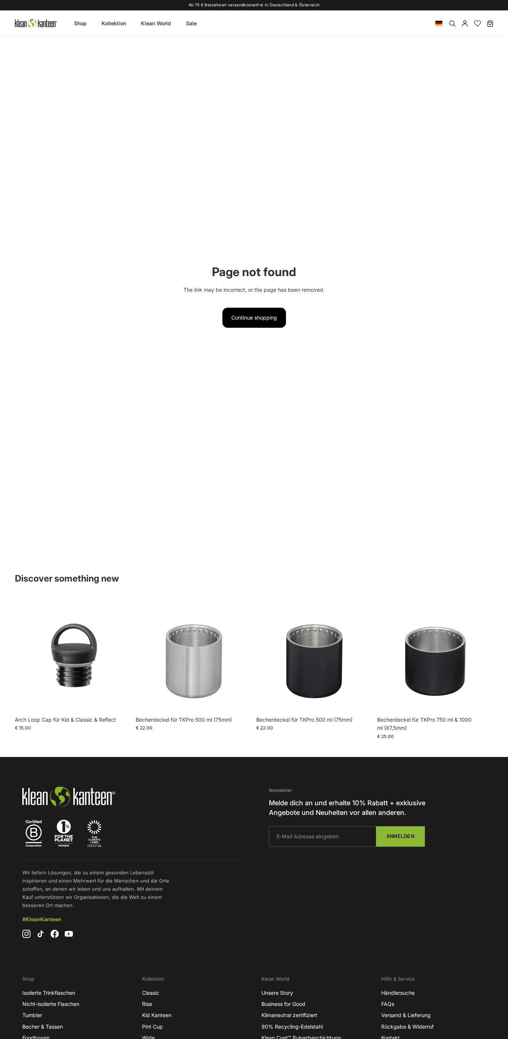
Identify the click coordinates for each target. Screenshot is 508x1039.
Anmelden (400, 836)
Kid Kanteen (156, 1015)
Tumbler (32, 1015)
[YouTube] (69, 934)
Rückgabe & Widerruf (407, 1026)
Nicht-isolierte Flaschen (50, 1004)
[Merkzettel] (477, 23)
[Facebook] (55, 934)
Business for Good (283, 1004)
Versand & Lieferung (406, 1015)
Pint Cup (152, 1026)
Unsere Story (277, 993)
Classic (150, 993)
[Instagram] (26, 934)
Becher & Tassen (42, 1026)
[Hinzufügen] (119, 701)
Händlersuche (398, 993)
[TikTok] (40, 934)
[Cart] (490, 23)
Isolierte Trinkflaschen (48, 993)
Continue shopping (254, 317)
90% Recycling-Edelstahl (292, 1026)
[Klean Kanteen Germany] (35, 23)
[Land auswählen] (439, 23)
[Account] (465, 23)
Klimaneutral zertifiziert (289, 1015)
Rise (147, 1004)
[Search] (452, 23)
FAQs (387, 1004)
